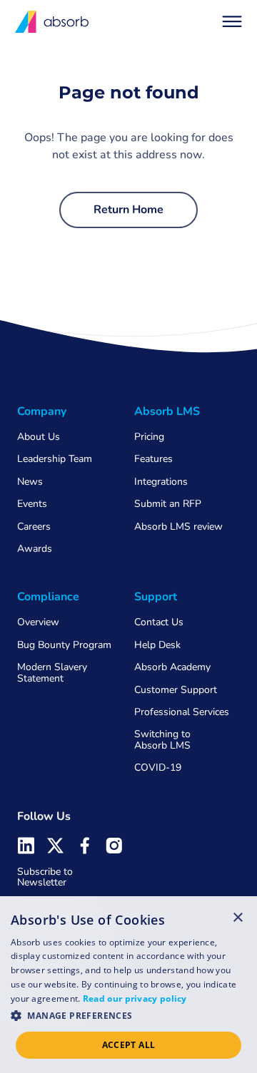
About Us (38, 436)
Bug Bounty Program (64, 645)
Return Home (128, 209)
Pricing (149, 436)
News (30, 481)
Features (153, 459)
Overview (38, 622)
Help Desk (157, 645)
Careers (34, 526)
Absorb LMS (167, 411)
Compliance (48, 597)
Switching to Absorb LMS (162, 739)
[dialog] (128, 984)
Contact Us (158, 622)
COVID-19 (157, 767)
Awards (34, 548)
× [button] (238, 916)
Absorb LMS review (178, 526)
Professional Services (181, 712)
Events (32, 503)
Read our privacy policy (135, 998)
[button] (232, 21)
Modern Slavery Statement (52, 672)
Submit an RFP (167, 503)
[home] (52, 22)
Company (41, 411)
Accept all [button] (129, 1045)
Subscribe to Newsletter (45, 877)
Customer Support (175, 690)
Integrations (161, 481)
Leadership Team (54, 459)
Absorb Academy (172, 667)
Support (155, 597)
